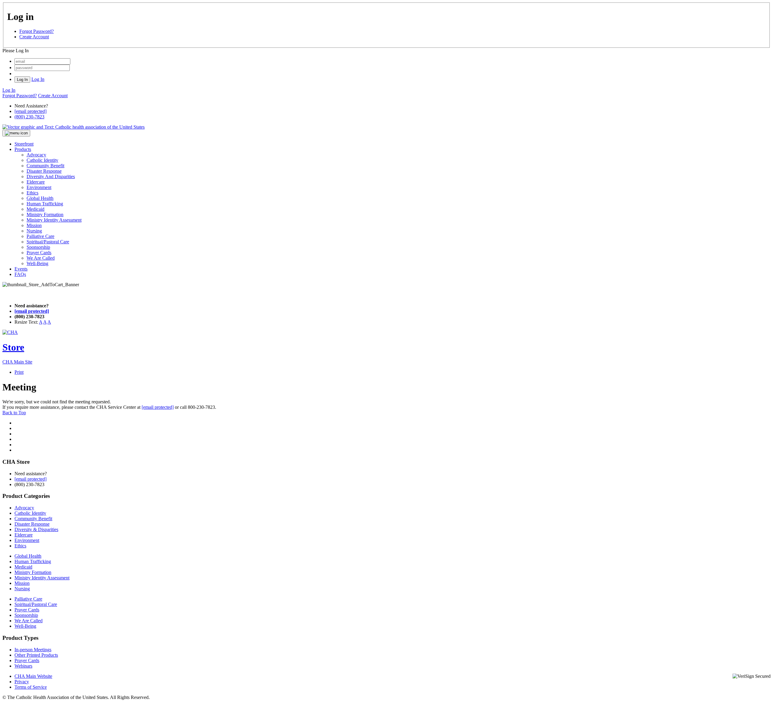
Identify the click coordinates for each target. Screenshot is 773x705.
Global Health (40, 198)
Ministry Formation (45, 214)
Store (13, 347)
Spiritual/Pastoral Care (48, 241)
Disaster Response (44, 171)
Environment (39, 187)
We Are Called (41, 258)
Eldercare (36, 181)
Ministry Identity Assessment (54, 220)
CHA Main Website (33, 676)
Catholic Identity (42, 160)
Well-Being (37, 263)
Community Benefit (45, 165)
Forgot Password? (36, 31)
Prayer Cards (39, 252)
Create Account (34, 36)
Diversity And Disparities (51, 176)
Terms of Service (30, 687)
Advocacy (36, 154)
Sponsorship (38, 247)
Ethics (32, 192)
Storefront (24, 143)
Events (20, 268)
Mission (34, 225)
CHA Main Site (17, 361)
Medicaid (35, 209)
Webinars (23, 665)
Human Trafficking (45, 203)
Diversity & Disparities (36, 529)
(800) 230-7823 (29, 116)
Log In (37, 79)
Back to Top (14, 412)
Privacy (21, 681)
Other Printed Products (36, 655)
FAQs (20, 274)
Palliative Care (40, 236)
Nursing (34, 230)
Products (22, 149)
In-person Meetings (32, 649)
